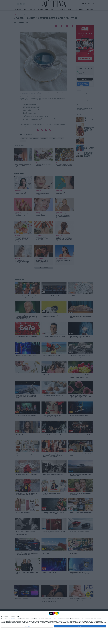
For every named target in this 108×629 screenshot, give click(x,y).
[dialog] (54, 620)
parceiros (12, 618)
